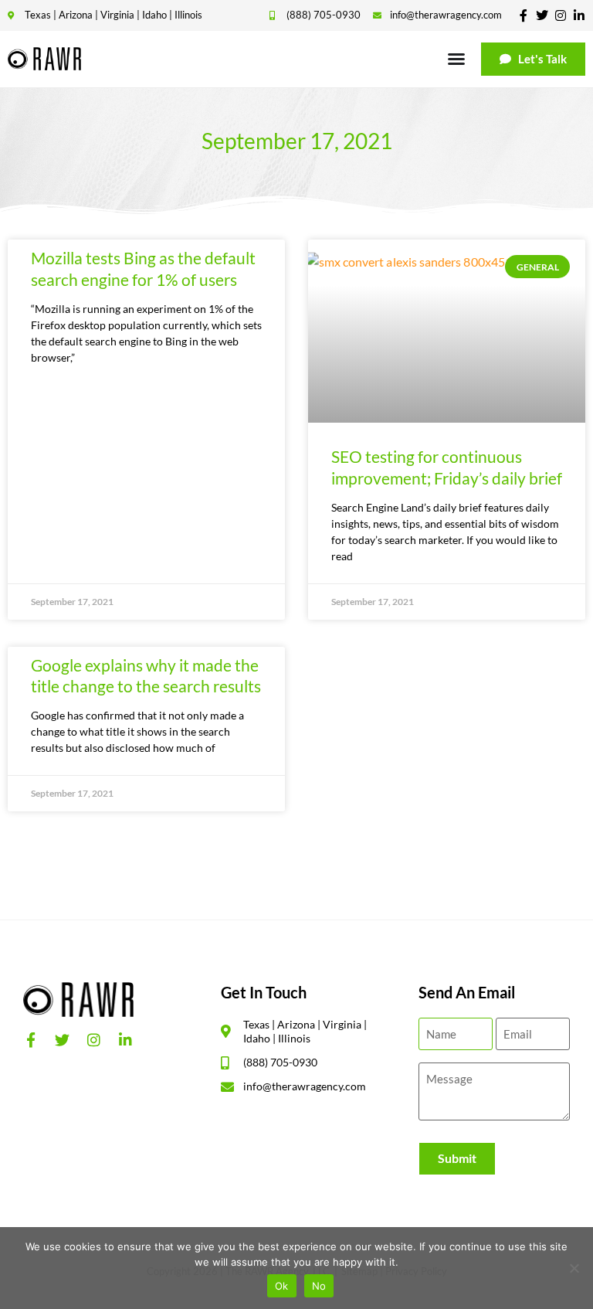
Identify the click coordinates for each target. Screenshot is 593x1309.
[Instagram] (560, 15)
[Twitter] (542, 15)
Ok (282, 1286)
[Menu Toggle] (456, 58)
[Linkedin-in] (579, 15)
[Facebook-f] (523, 15)
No (319, 1286)
